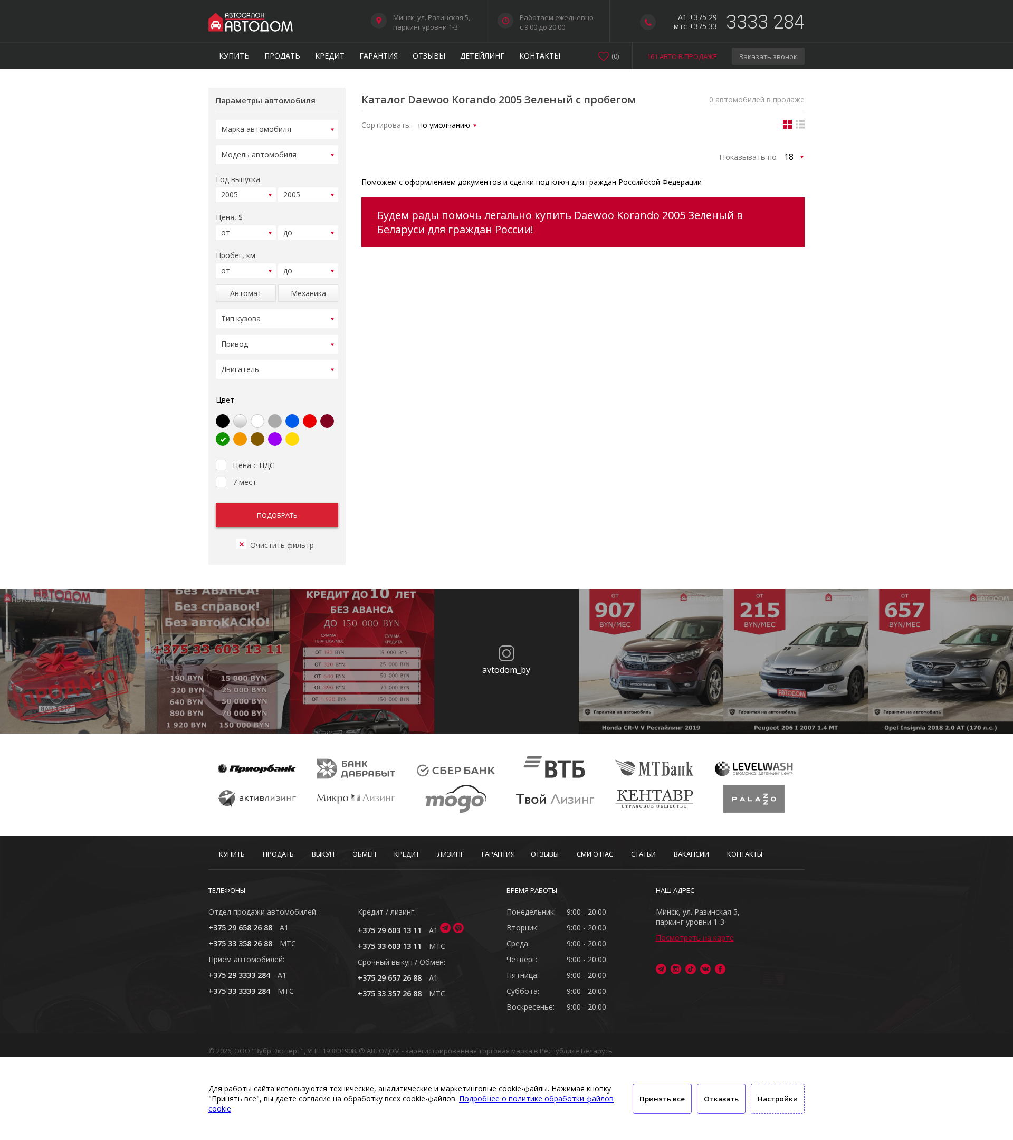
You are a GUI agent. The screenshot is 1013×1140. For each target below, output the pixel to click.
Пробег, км (235, 255)
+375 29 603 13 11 (390, 930)
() (615, 56)
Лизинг (450, 854)
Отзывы (429, 56)
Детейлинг (482, 56)
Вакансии (691, 854)
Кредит (330, 56)
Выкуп (323, 854)
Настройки (778, 1099)
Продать (282, 56)
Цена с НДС (253, 465)
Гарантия (378, 56)
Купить (234, 56)
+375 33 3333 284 (239, 991)
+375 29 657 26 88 (390, 978)
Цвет (225, 400)
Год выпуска (238, 179)
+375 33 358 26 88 (240, 943)
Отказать (721, 1099)
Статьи (643, 854)
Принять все (662, 1099)
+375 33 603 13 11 (390, 946)
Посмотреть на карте (695, 938)
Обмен (364, 854)
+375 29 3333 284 (239, 975)
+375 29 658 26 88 (240, 928)
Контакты (539, 56)
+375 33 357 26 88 (390, 994)
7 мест (244, 482)
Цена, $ (229, 217)
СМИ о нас (595, 854)
